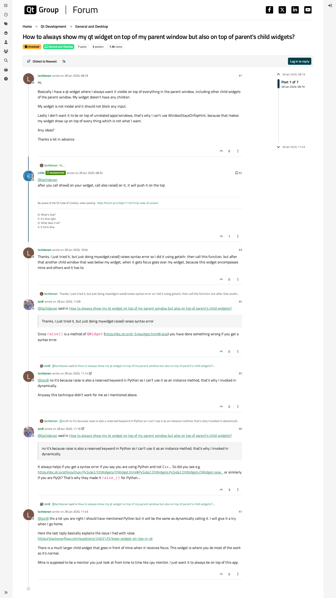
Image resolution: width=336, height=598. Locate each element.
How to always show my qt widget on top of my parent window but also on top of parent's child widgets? (150, 308)
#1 (240, 75)
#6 (240, 428)
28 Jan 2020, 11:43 (76, 511)
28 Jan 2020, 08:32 (91, 172)
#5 (240, 373)
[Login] (330, 5)
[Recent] (6, 14)
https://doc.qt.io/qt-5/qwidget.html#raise (136, 334)
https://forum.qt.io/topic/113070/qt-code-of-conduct (127, 203)
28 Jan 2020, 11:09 (68, 301)
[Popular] (6, 33)
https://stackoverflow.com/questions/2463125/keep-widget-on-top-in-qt (95, 538)
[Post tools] (238, 150)
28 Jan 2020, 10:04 (76, 249)
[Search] (6, 60)
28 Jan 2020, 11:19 (68, 428)
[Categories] (6, 5)
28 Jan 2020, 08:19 (76, 75)
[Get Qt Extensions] (6, 69)
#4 (240, 301)
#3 (240, 249)
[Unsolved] (6, 78)
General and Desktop (60, 46)
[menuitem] (330, 5)
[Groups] (6, 51)
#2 (240, 172)
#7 (240, 511)
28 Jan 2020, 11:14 (76, 373)
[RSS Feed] (64, 61)
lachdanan (44, 75)
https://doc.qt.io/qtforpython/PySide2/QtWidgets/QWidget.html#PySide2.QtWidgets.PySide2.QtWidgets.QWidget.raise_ (130, 472)
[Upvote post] (221, 150)
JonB (41, 301)
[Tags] (6, 23)
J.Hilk (41, 172)
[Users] (6, 42)
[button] (6, 592)
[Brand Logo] (60, 9)
